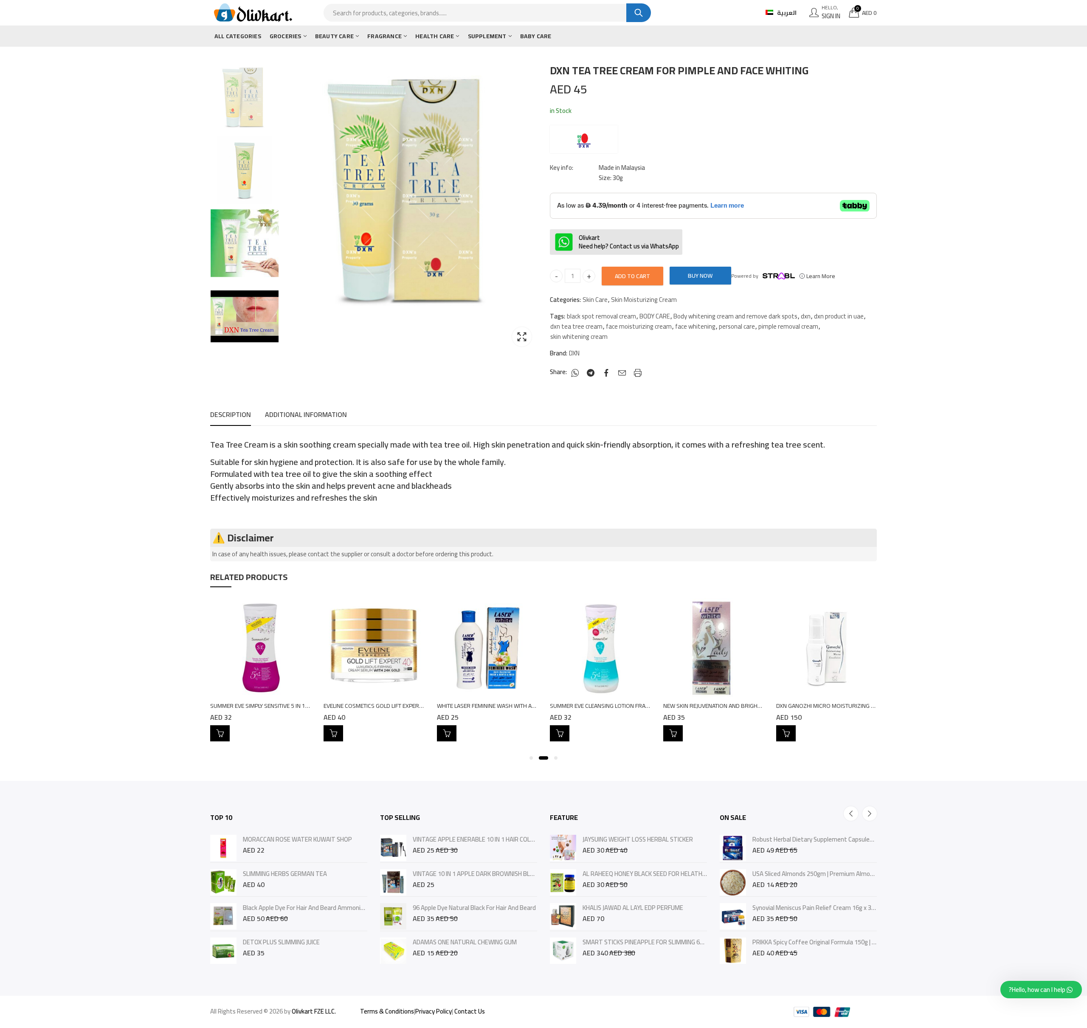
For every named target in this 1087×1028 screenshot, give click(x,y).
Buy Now (700, 275)
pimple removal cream (788, 326)
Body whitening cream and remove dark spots (735, 316)
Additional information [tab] (306, 414)
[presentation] (851, 813)
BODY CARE (654, 316)
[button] (531, 758)
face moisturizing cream (639, 326)
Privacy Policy (433, 1011)
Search (638, 12)
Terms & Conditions (387, 1011)
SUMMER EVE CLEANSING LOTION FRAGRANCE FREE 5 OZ (622, 705)
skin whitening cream (579, 337)
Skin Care (595, 300)
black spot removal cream (601, 316)
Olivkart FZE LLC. (314, 1011)
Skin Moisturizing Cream (644, 300)
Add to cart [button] (220, 733)
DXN (574, 353)
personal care (737, 326)
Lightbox (522, 336)
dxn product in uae (839, 316)
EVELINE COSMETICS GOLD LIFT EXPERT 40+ (379, 705)
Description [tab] (230, 414)
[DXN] (584, 139)
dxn (806, 316)
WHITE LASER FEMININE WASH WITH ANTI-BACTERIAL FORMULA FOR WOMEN (534, 705)
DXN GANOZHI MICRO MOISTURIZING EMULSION (837, 705)
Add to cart (632, 276)
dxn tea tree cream (576, 326)
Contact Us (469, 1011)
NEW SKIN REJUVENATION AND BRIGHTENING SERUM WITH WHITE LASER (754, 705)
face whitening (695, 326)
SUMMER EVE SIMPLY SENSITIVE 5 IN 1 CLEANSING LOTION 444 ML (292, 705)
